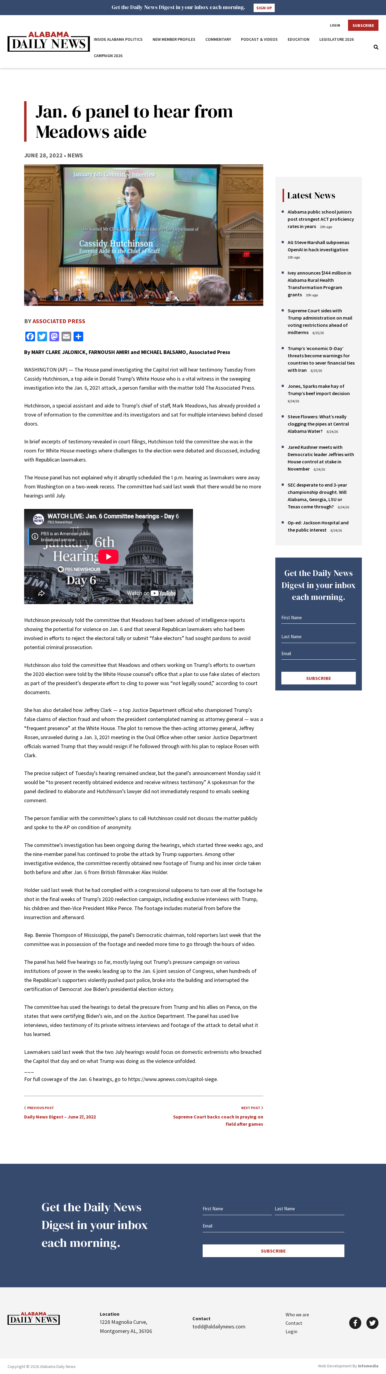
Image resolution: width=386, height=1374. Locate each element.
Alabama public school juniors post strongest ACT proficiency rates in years (321, 219)
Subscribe (363, 25)
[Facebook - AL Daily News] (355, 1323)
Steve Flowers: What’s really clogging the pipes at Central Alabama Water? (318, 423)
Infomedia (368, 1366)
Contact (294, 1323)
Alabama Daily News (49, 42)
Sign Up (264, 8)
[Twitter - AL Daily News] (372, 1323)
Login (335, 25)
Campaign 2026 (108, 55)
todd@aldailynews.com (218, 1326)
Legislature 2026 (336, 39)
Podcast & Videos (259, 39)
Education (298, 39)
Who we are (297, 1314)
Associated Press (59, 321)
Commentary (218, 39)
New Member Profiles (174, 39)
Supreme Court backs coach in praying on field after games (218, 1116)
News (75, 155)
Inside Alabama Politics (118, 39)
